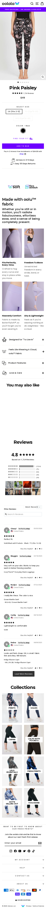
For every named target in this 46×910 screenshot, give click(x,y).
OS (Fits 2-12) (14, 111)
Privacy (28, 906)
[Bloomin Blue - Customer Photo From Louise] (18, 484)
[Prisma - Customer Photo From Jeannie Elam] (18, 491)
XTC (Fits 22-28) (23, 118)
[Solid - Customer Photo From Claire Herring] (27, 484)
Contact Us (22, 876)
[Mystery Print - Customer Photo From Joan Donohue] (9, 484)
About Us (22, 884)
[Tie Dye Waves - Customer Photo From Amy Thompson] (36, 491)
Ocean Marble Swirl (11, 599)
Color (23, 126)
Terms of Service (38, 906)
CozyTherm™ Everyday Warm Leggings (19, 572)
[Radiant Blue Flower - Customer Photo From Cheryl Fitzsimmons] (9, 491)
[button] (36, 549)
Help (22, 868)
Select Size (23, 107)
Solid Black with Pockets (13, 543)
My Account (22, 860)
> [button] (24, 674)
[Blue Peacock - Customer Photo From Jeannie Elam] (27, 491)
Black (23, 130)
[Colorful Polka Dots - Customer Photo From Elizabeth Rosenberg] (36, 484)
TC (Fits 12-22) (31, 111)
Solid (6, 630)
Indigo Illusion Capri (11, 659)
